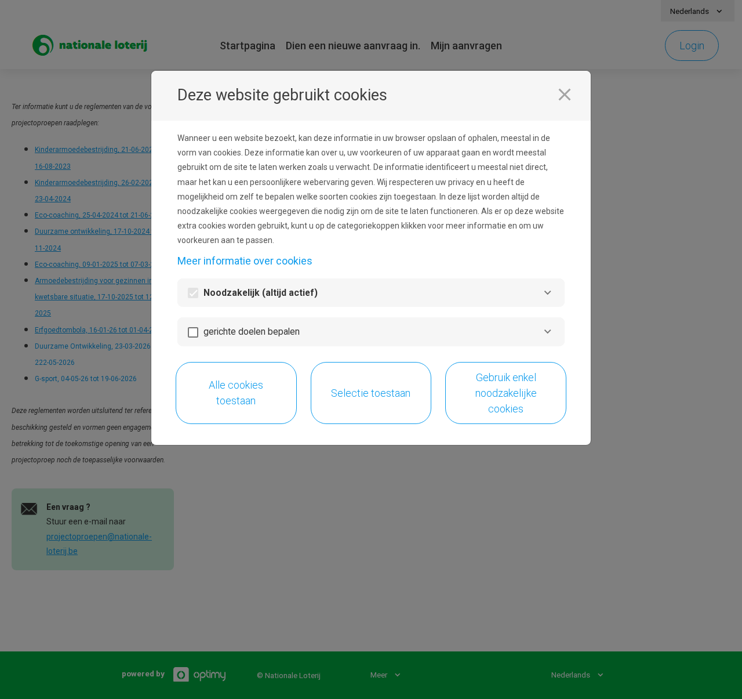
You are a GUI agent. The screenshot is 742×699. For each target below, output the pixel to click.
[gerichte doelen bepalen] (547, 331)
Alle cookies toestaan (236, 393)
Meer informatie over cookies (244, 261)
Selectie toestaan (370, 393)
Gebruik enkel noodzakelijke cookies (506, 393)
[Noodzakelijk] (547, 292)
